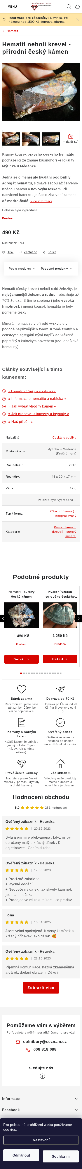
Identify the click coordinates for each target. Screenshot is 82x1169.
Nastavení (41, 1140)
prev (3, 618)
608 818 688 (45, 1049)
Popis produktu (20, 268)
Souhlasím (61, 1156)
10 (47, 673)
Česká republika (64, 437)
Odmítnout (21, 1155)
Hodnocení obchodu (41, 797)
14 (58, 673)
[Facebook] (42, 1076)
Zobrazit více (41, 988)
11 (50, 673)
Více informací (41, 201)
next (78, 618)
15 (60, 673)
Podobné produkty (54, 268)
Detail (19, 659)
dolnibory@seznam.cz (45, 1041)
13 (55, 673)
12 (53, 673)
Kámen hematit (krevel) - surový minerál (64, 532)
